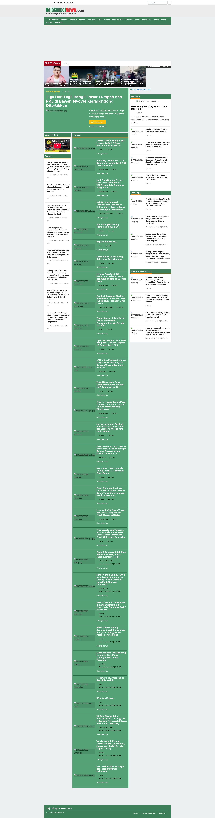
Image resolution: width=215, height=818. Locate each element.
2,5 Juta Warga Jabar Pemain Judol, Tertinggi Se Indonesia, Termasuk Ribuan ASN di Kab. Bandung (111, 720)
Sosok (137, 19)
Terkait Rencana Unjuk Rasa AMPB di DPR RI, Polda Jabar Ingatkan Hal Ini (111, 554)
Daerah (107, 19)
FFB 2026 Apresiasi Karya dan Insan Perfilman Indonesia (110, 769)
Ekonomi (49, 22)
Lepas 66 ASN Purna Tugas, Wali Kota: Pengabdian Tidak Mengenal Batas (111, 512)
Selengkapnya (97, 122)
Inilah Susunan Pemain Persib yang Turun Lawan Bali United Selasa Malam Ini (107, 83)
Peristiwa (73, 19)
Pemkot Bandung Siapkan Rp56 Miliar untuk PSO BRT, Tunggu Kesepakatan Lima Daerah (111, 300)
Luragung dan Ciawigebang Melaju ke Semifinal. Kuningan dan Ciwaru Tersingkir (111, 656)
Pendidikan (102, 371)
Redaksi (135, 813)
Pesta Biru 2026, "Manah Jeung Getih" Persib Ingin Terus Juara (110, 470)
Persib (163, 19)
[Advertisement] (107, 42)
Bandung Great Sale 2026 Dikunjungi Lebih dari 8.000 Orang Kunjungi (111, 163)
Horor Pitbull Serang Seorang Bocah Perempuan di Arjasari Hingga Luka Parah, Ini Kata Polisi (111, 631)
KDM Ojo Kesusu (105, 698)
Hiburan (82, 19)
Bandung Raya (117, 19)
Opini (100, 19)
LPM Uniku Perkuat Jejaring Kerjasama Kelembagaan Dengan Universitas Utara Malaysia (111, 364)
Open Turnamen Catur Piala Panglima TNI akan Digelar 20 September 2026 (111, 342)
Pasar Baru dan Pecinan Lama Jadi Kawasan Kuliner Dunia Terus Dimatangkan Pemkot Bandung (111, 492)
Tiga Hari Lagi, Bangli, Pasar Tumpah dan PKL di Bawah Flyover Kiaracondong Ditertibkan (84, 101)
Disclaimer (162, 813)
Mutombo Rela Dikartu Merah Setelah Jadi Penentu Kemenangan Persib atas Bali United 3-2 (81, 82)
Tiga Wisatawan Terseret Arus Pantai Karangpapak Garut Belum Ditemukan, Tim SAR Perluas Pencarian (110, 533)
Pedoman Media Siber (148, 813)
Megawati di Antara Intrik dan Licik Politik (110, 679)
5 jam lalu (139, 113)
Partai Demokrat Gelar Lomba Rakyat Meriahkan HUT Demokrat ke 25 (110, 384)
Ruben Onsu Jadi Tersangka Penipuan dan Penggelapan (56, 84)
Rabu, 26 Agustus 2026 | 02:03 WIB (63, 2)
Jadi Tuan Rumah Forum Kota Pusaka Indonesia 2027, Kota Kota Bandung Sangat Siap (110, 184)
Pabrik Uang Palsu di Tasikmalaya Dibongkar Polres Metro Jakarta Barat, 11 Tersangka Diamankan (110, 206)
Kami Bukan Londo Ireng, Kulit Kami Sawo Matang (109, 258)
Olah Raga (92, 19)
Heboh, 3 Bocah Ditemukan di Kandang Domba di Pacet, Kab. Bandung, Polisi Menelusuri (111, 606)
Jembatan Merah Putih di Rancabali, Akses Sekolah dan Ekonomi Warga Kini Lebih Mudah (109, 428)
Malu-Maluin (146, 19)
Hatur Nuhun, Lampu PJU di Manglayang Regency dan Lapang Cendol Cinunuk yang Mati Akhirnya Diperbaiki (110, 580)
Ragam (156, 19)
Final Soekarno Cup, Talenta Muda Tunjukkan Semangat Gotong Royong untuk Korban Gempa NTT (111, 450)
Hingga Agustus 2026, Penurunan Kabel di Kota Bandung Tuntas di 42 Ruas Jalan (111, 278)
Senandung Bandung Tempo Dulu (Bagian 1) (108, 225)
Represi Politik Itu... (106, 242)
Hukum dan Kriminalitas (58, 19)
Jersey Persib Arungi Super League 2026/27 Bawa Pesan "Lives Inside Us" (111, 143)
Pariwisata (59, 22)
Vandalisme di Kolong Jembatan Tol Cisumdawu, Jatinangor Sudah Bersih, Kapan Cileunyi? (110, 745)
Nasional (129, 19)
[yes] (169, 3)
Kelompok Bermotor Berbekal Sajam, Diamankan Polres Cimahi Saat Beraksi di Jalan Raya (132, 82)
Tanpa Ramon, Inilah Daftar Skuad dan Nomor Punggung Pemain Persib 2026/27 (110, 322)
